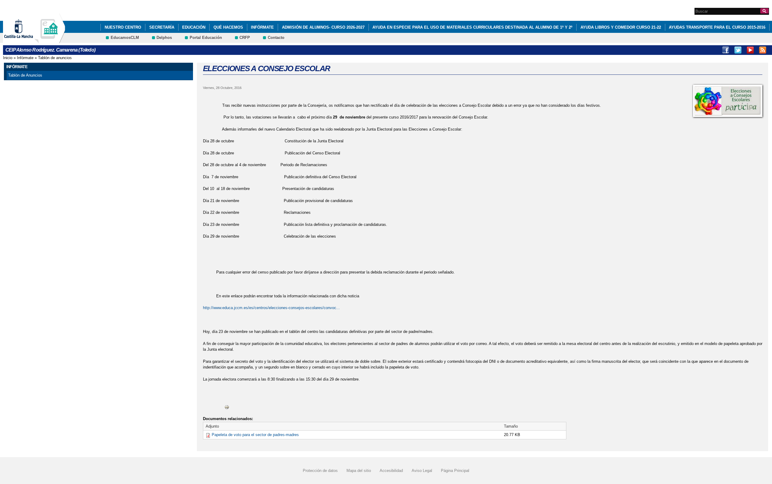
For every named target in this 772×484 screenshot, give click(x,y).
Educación (193, 27)
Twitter (738, 50)
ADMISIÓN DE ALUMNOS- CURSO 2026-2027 (323, 27)
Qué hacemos (228, 27)
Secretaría (161, 27)
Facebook (725, 50)
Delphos (164, 37)
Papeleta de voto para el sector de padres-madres (255, 434)
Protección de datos (320, 470)
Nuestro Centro (123, 27)
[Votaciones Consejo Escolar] (727, 101)
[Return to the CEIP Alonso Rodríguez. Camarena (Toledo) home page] (49, 40)
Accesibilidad (391, 470)
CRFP (244, 37)
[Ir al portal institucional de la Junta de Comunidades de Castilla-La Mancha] (26, 40)
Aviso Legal (422, 470)
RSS (762, 50)
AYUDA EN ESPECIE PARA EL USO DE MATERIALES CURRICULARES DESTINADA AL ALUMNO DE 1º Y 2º (472, 27)
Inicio (7, 57)
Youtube (750, 50)
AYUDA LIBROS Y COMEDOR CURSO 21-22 (621, 27)
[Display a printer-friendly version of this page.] (226, 407)
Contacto (276, 37)
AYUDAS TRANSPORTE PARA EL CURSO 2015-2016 (717, 27)
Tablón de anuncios (55, 57)
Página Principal (455, 470)
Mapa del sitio (358, 470)
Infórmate (262, 27)
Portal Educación (206, 37)
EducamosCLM (125, 37)
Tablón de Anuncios (25, 75)
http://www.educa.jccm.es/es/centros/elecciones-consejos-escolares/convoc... (271, 307)
